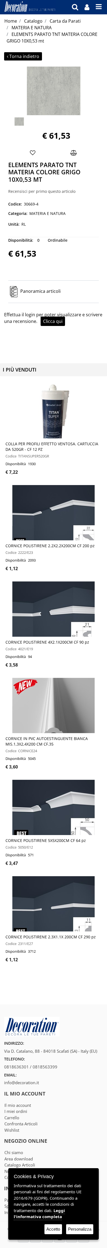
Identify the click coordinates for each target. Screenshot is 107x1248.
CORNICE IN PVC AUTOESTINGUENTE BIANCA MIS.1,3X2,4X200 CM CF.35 (46, 741)
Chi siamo (13, 1152)
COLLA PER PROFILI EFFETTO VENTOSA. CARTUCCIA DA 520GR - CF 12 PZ (51, 446)
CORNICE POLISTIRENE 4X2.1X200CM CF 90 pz (47, 642)
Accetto (53, 1229)
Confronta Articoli (21, 1123)
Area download (18, 1159)
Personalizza (79, 1229)
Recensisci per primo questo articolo (41, 191)
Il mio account (17, 1105)
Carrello (11, 1117)
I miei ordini (15, 1111)
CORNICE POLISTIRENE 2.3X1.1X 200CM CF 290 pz (50, 936)
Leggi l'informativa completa (39, 1214)
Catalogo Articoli (19, 1165)
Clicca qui (53, 321)
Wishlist (11, 1130)
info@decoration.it (21, 1082)
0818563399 (45, 1067)
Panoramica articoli (40, 291)
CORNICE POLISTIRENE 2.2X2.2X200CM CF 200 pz (50, 545)
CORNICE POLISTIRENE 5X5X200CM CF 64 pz (45, 840)
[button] (53, 90)
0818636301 (16, 1067)
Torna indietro (24, 56)
